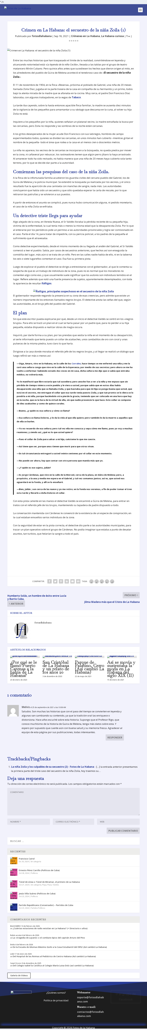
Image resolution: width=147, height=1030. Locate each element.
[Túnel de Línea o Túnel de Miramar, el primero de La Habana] (13, 883)
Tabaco (76, 97)
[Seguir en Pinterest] (131, 1008)
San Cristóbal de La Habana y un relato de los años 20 (56, 667)
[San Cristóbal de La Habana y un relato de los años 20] (57, 657)
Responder (114, 737)
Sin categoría (36, 861)
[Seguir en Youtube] (137, 1008)
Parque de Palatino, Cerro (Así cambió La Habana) (89, 667)
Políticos (34, 873)
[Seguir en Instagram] (125, 1008)
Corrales (76, 363)
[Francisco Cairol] (13, 860)
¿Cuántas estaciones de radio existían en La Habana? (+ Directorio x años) (50, 928)
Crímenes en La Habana (85, 36)
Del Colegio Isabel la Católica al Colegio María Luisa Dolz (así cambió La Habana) (53, 965)
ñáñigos (46, 283)
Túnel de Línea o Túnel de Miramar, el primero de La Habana (49, 882)
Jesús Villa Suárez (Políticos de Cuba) (37, 893)
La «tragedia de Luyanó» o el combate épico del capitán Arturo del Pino (49, 937)
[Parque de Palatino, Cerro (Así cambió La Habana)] (89, 657)
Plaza (49, 885)
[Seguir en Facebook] (114, 1008)
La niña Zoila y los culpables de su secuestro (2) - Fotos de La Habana (52, 766)
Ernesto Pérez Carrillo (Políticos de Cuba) (39, 870)
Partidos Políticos (38, 908)
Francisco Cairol (27, 858)
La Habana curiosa (112, 36)
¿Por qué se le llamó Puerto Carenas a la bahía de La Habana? (23, 668)
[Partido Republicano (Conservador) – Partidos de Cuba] (13, 907)
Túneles (56, 885)
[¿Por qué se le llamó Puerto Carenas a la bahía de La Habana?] (25, 657)
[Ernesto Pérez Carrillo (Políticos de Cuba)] (13, 872)
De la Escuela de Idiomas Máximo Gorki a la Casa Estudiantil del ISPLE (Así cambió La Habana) (60, 947)
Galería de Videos (19, 975)
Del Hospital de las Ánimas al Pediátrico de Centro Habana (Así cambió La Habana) (54, 956)
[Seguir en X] (120, 1008)
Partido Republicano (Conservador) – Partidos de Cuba (46, 905)
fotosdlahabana (42, 36)
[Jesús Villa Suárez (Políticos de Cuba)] (13, 895)
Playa (44, 885)
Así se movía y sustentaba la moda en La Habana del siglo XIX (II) (121, 668)
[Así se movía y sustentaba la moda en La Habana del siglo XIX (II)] (122, 657)
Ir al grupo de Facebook (126, 996)
